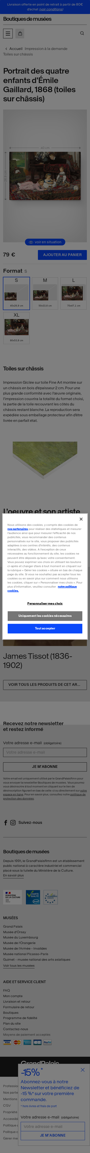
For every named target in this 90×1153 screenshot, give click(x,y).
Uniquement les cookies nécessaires (45, 615)
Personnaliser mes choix (45, 603)
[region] (45, 576)
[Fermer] (81, 519)
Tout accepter (45, 628)
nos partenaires (17, 529)
